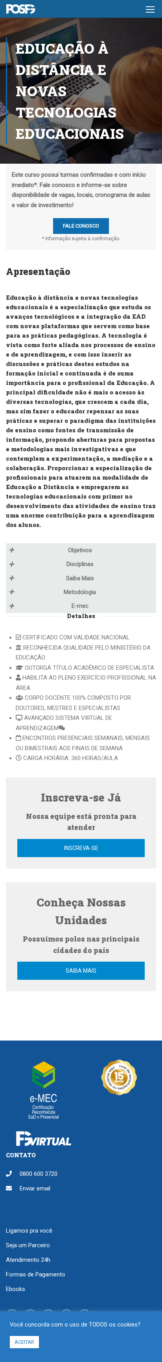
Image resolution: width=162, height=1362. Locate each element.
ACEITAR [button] (24, 1342)
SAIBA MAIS (81, 971)
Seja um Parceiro (28, 1245)
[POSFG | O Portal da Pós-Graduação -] (20, 11)
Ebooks (15, 1289)
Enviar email (35, 1188)
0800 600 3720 (38, 1173)
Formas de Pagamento (35, 1274)
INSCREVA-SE (81, 848)
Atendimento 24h (28, 1259)
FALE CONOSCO (81, 226)
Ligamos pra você (29, 1230)
